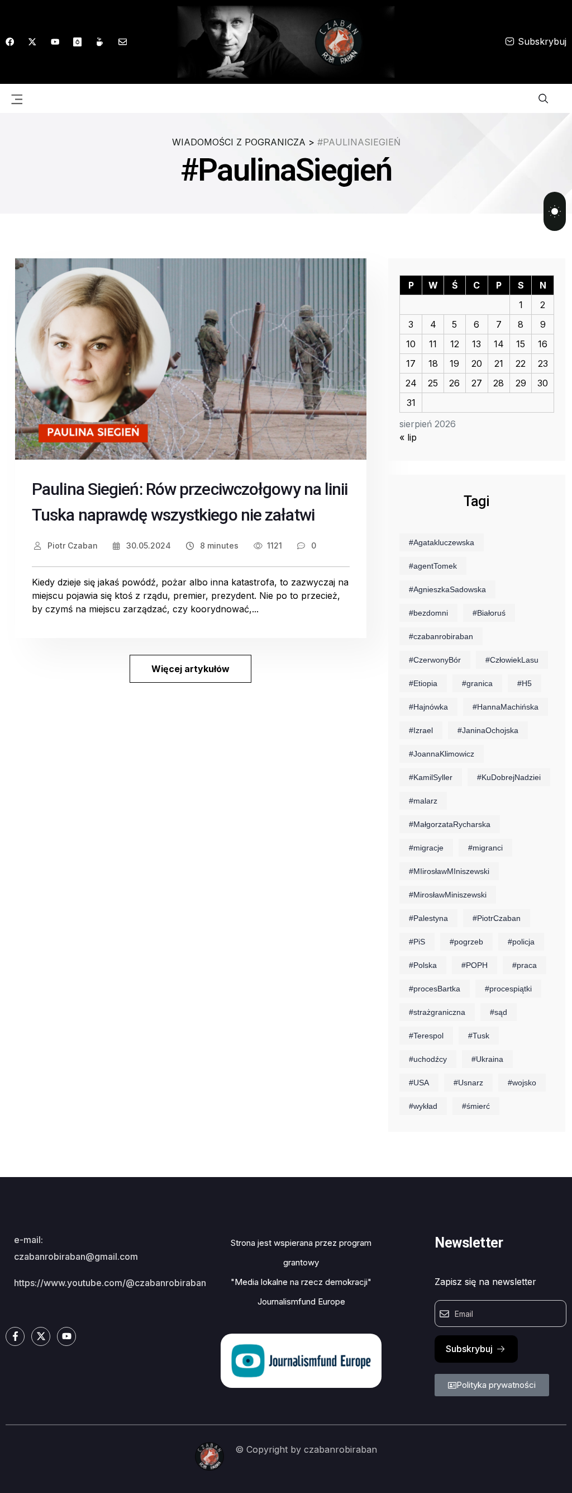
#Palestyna (428, 918)
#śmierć (476, 1106)
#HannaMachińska (505, 706)
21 (498, 363)
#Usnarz (468, 1082)
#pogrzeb (466, 941)
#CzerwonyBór (435, 659)
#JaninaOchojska (487, 730)
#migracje (426, 847)
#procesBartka (434, 988)
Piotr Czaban (71, 545)
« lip (408, 437)
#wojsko (522, 1082)
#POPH (474, 965)
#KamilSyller (430, 777)
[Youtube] (55, 41)
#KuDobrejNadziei (509, 777)
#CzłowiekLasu (511, 659)
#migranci (485, 847)
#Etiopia (423, 683)
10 (411, 343)
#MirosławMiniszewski (448, 894)
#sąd (498, 1012)
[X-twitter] (32, 41)
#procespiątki (508, 988)
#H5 (524, 683)
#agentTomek (433, 565)
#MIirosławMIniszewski (449, 871)
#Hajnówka (428, 706)
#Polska (423, 965)
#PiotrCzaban (497, 918)
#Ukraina (487, 1059)
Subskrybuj (542, 41)
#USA (419, 1082)
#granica (477, 683)
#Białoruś (489, 612)
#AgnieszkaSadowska (447, 589)
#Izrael (421, 730)
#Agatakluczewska (441, 542)
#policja (521, 941)
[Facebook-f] (15, 1336)
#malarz (423, 800)
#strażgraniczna (437, 1012)
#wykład (423, 1106)
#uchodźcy (428, 1059)
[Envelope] (122, 41)
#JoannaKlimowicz (441, 753)
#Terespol (426, 1035)
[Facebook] (10, 41)
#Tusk (478, 1035)
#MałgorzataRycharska (449, 824)
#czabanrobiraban (441, 636)
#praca (524, 965)
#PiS (417, 941)
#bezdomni (428, 612)
